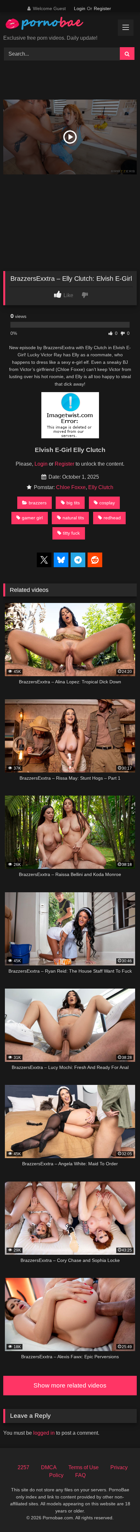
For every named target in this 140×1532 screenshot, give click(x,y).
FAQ (80, 1475)
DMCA (49, 1467)
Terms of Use (83, 1467)
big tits (73, 502)
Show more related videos (70, 1385)
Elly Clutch (100, 487)
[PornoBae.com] (51, 25)
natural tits (73, 517)
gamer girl (32, 517)
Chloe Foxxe (71, 487)
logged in (44, 1433)
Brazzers (38, 502)
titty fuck (71, 533)
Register (102, 8)
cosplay (107, 502)
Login (79, 8)
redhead (112, 517)
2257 (23, 1467)
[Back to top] (120, 1512)
